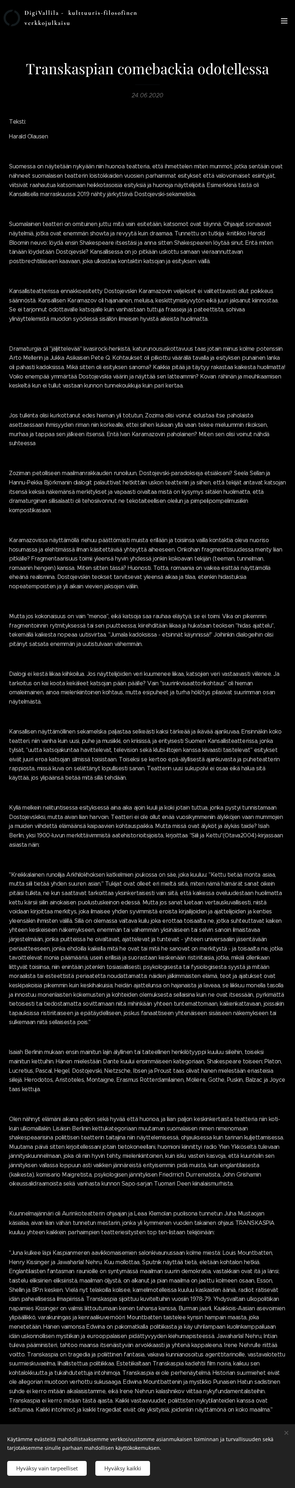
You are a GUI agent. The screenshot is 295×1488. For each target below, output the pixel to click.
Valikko (284, 20)
